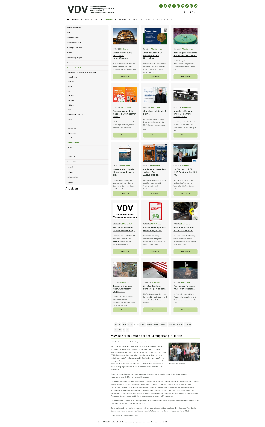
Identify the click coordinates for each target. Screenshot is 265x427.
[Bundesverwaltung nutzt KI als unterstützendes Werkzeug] (125, 36)
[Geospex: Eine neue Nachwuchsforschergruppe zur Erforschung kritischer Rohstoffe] (125, 269)
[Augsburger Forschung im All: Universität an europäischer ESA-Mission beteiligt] (185, 269)
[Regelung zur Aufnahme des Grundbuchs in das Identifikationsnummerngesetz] (185, 36)
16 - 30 (130, 324)
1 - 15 (124, 324)
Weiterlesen (125, 76)
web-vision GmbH (161, 422)
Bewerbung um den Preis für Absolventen (81, 72)
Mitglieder (123, 19)
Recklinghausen (73, 142)
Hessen (69, 52)
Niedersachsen (72, 63)
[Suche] (184, 12)
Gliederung (109, 19)
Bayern (69, 32)
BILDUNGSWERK (162, 19)
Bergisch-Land (72, 77)
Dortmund (70, 96)
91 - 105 (163, 324)
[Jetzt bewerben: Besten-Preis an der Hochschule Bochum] (155, 36)
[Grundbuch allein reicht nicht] (155, 94)
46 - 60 (142, 324)
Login (194, 12)
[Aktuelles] (67, 19)
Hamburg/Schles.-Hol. (74, 47)
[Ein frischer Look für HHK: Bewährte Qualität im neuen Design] (185, 153)
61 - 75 (149, 324)
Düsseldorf (71, 100)
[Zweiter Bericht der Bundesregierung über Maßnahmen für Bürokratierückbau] (155, 269)
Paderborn (70, 138)
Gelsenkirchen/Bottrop (75, 114)
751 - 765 (118, 329)
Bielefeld (70, 82)
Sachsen (70, 172)
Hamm (69, 124)
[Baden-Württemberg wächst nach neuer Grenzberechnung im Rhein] (185, 211)
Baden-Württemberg (74, 27)
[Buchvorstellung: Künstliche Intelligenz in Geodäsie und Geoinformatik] (155, 211)
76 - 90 (156, 324)
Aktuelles (75, 19)
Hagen (69, 119)
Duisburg (70, 105)
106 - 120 (172, 324)
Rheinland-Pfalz (72, 162)
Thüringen (70, 182)
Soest (69, 152)
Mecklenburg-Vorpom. (75, 58)
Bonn (69, 91)
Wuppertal (71, 156)
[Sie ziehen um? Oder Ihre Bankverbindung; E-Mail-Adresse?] (125, 211)
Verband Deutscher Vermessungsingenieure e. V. (128, 422)
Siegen (69, 147)
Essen (69, 110)
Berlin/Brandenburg (74, 37)
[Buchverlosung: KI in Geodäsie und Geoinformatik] (125, 94)
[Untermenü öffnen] (81, 19)
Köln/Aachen (71, 128)
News (87, 19)
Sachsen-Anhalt (72, 177)
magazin (136, 19)
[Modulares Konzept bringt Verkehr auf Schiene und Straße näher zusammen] (185, 94)
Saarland (70, 167)
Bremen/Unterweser (74, 42)
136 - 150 (188, 324)
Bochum (70, 86)
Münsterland (71, 133)
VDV (96, 19)
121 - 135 (179, 324)
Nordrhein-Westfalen (75, 68)
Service (147, 19)
